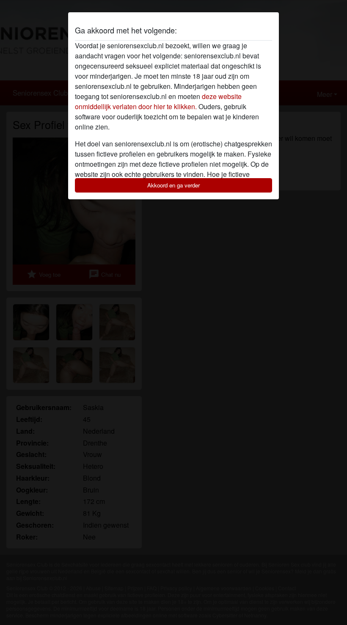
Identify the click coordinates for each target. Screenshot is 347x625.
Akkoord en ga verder (173, 185)
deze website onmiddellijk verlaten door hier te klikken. (158, 101)
